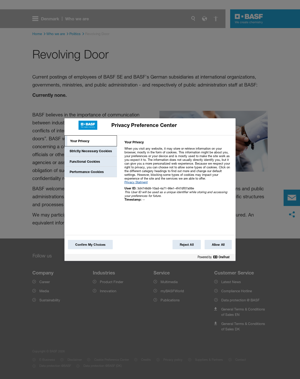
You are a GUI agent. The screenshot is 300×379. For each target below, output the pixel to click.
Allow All (218, 244)
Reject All (187, 244)
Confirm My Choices (90, 244)
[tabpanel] (178, 173)
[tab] (90, 141)
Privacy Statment (136, 182)
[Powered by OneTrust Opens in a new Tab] (215, 258)
